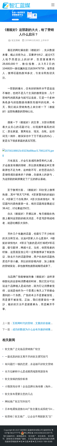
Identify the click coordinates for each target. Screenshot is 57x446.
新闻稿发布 (21, 436)
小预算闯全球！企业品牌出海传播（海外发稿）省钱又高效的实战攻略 (30, 386)
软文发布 (42, 436)
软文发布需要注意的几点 (19, 393)
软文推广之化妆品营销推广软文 (22, 349)
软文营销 (16, 40)
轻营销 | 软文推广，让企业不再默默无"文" (28, 416)
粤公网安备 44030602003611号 (38, 433)
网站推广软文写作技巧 (17, 401)
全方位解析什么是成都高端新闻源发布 (26, 371)
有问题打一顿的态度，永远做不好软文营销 (29, 364)
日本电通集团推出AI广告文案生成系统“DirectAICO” (30, 408)
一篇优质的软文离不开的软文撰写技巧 (26, 356)
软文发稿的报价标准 (16, 378)
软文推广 (32, 436)
